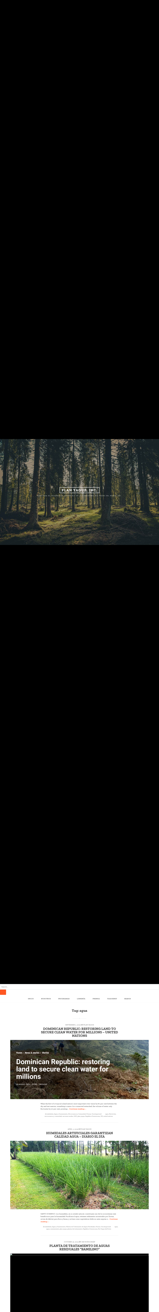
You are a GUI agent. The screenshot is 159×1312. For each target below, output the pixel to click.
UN (101, 1116)
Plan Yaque (89, 1025)
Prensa (88, 1114)
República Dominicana (92, 1116)
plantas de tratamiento (74, 1229)
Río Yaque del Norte (104, 1229)
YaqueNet (112, 999)
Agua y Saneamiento (60, 1114)
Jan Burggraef (88, 1242)
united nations (108, 1116)
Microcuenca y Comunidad (77, 1114)
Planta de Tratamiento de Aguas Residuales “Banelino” (79, 1247)
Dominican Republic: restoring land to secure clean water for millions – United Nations (79, 1032)
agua (106, 1114)
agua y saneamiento (52, 1229)
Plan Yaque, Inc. (79, 490)
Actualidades (49, 1114)
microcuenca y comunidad (53, 1116)
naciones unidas (68, 1116)
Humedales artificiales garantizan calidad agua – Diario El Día (79, 1135)
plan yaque (81, 1116)
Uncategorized (96, 1114)
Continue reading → (77, 1109)
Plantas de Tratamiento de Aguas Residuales (80, 1227)
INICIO (31, 999)
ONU (75, 1116)
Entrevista (112, 1114)
